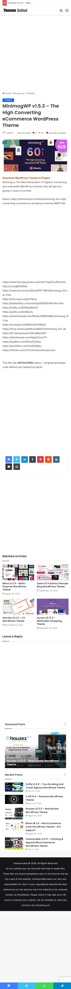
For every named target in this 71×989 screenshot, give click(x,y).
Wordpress (18, 93)
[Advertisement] (35, 53)
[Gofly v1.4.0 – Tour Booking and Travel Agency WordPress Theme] (14, 787)
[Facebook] (8, 459)
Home (7, 93)
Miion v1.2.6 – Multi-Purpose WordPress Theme (14, 586)
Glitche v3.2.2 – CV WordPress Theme (13, 619)
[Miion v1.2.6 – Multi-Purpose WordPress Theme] (18, 572)
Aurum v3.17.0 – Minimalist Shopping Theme (49, 621)
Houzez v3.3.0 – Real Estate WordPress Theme (32, 2)
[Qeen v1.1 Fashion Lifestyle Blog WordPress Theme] (53, 572)
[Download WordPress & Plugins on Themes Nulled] (15, 10)
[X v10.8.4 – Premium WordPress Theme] (14, 799)
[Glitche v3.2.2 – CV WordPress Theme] (18, 607)
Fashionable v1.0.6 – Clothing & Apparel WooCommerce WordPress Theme (44, 842)
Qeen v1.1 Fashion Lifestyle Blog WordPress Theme (52, 585)
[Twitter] (16, 459)
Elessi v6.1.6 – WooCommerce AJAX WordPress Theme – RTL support (43, 827)
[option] (35, 750)
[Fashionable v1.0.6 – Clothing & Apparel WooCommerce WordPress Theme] (14, 843)
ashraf (10, 133)
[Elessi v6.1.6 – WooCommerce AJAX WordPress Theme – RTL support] (14, 826)
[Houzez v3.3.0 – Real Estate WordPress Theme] (14, 813)
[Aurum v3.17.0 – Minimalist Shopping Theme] (53, 607)
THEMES (30, 93)
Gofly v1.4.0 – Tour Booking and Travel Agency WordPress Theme (45, 786)
